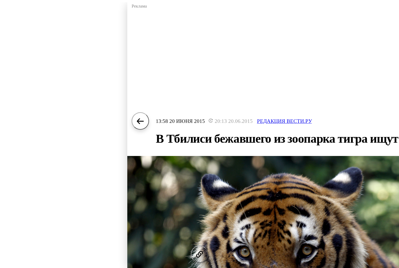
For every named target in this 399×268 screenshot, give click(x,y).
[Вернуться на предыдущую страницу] (140, 121)
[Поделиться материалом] (199, 254)
